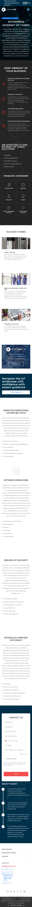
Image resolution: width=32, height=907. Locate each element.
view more (7, 269)
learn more (16, 364)
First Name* (9, 722)
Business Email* (10, 731)
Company (8, 745)
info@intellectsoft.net (9, 866)
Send (16, 774)
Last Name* (9, 727)
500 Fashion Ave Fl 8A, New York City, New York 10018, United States (8, 877)
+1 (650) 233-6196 (7, 869)
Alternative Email (11, 736)
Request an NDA (11, 758)
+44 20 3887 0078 (8, 872)
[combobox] (6, 740)
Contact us (6, 883)
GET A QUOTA (16, 392)
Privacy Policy (20, 902)
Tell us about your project (14, 750)
